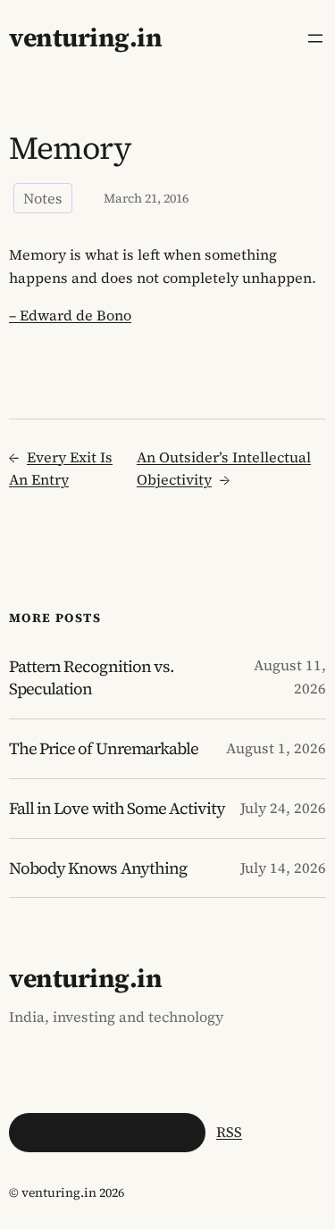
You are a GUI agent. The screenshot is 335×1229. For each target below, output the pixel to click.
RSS (229, 1132)
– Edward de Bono (70, 315)
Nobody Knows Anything (98, 868)
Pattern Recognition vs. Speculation (91, 678)
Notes (43, 198)
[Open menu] (315, 38)
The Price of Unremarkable (103, 748)
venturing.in (85, 37)
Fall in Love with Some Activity (117, 808)
